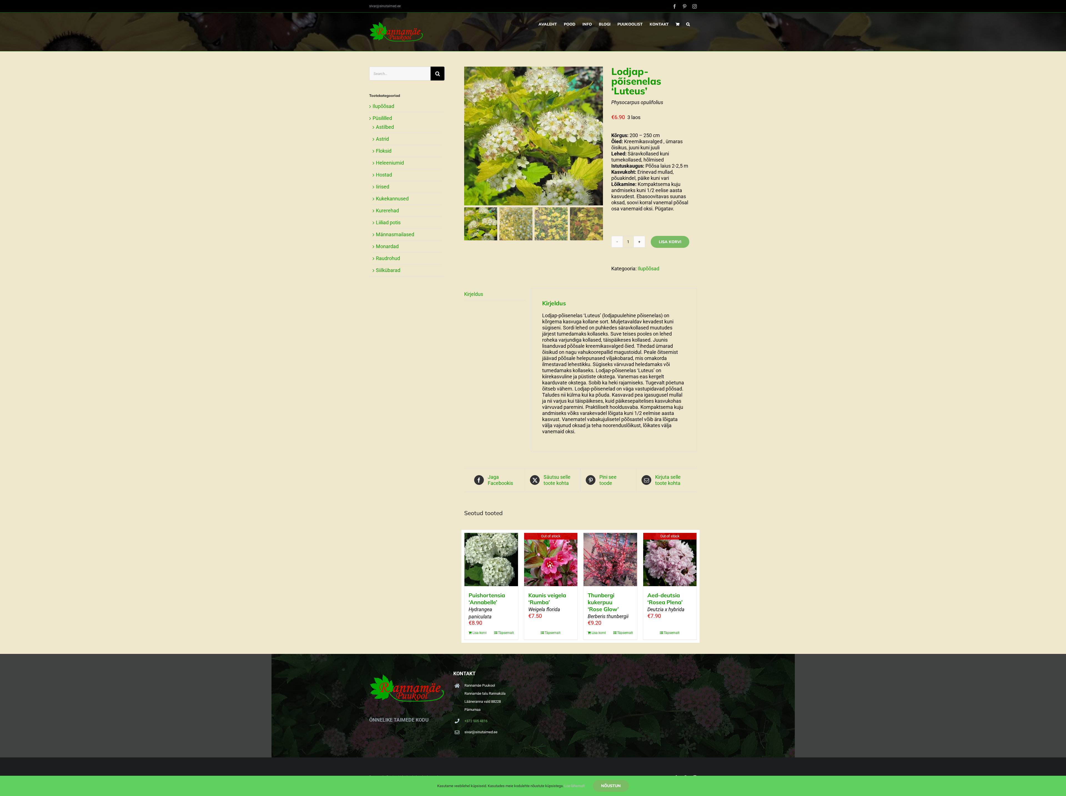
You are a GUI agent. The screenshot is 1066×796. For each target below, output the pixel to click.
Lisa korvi (670, 241)
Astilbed (385, 127)
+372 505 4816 (475, 721)
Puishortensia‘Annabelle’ (487, 605)
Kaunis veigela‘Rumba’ (547, 602)
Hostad (384, 175)
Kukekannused (392, 198)
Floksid (383, 151)
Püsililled (382, 118)
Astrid (382, 139)
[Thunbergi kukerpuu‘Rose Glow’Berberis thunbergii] (610, 559)
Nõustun (611, 785)
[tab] (494, 294)
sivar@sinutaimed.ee (385, 6)
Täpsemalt (506, 633)
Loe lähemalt (574, 786)
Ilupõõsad (648, 268)
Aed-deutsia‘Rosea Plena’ (666, 602)
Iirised (382, 187)
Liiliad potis (388, 222)
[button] (688, 24)
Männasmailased (395, 234)
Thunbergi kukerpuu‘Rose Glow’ (608, 605)
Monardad (387, 246)
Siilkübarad (388, 270)
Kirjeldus (473, 294)
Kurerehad (387, 210)
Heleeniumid (390, 163)
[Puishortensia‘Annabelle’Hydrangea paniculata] (491, 559)
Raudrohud (388, 258)
